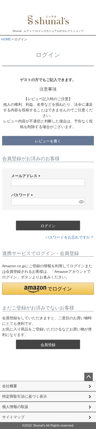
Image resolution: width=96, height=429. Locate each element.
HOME (6, 39)
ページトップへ (88, 377)
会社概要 (9, 386)
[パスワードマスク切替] (81, 201)
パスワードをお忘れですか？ (69, 237)
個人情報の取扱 (15, 407)
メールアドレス (26, 176)
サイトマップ (13, 417)
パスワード (23, 195)
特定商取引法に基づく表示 (24, 396)
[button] (48, 289)
